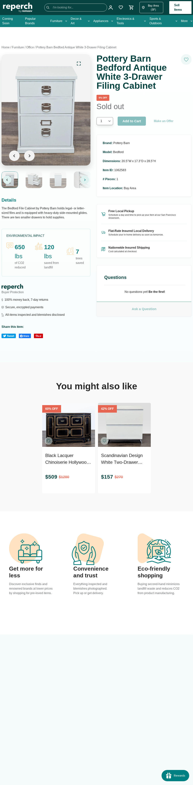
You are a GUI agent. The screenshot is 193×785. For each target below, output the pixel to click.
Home (6, 47)
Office (30, 47)
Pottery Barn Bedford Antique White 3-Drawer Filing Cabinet (76, 47)
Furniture (18, 47)
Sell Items (178, 7)
